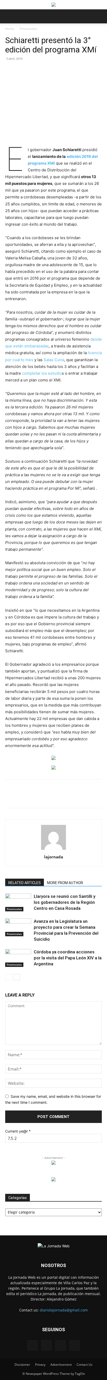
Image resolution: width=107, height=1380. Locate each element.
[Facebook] (27, 797)
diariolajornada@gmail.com (64, 1310)
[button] (9, 16)
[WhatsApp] (50, 797)
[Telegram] (86, 797)
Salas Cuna (54, 359)
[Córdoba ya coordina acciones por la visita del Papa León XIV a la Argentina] (18, 958)
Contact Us (84, 1364)
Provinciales (28, 28)
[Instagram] (46, 1345)
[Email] (62, 797)
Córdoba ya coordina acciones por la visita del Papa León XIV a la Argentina (68, 957)
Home (9, 28)
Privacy (40, 1364)
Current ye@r (18, 1131)
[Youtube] (74, 1345)
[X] (39, 797)
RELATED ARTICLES (24, 883)
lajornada (53, 856)
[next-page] (17, 977)
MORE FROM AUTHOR (65, 883)
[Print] (74, 797)
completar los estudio (42, 373)
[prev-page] (8, 977)
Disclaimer (22, 1364)
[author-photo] (53, 849)
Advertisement (61, 1364)
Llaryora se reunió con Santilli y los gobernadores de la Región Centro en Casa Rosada (64, 902)
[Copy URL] (98, 797)
